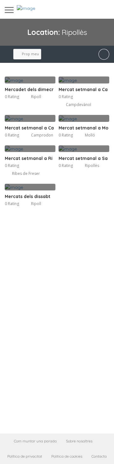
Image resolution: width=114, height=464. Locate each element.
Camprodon (42, 135)
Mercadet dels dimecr (29, 89)
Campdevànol (78, 104)
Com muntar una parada (35, 441)
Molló (90, 135)
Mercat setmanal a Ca (83, 89)
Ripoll (36, 96)
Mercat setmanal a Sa (83, 158)
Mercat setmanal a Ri (29, 158)
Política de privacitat (24, 456)
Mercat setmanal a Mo (83, 128)
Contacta (99, 456)
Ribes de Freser (26, 173)
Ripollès (92, 165)
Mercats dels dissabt (27, 196)
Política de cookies (66, 456)
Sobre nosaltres (79, 441)
